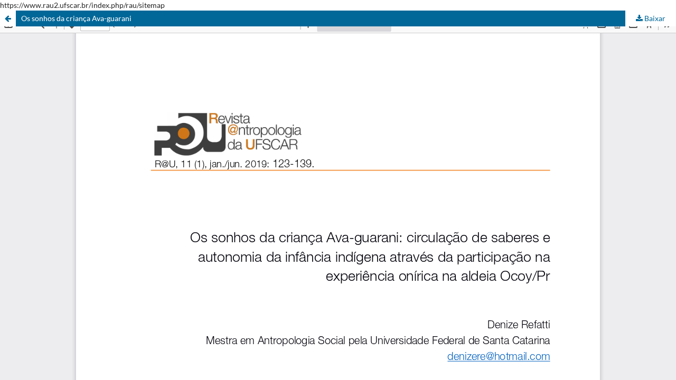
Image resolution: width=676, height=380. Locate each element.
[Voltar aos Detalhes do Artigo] (8, 18)
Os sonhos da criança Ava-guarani (76, 18)
